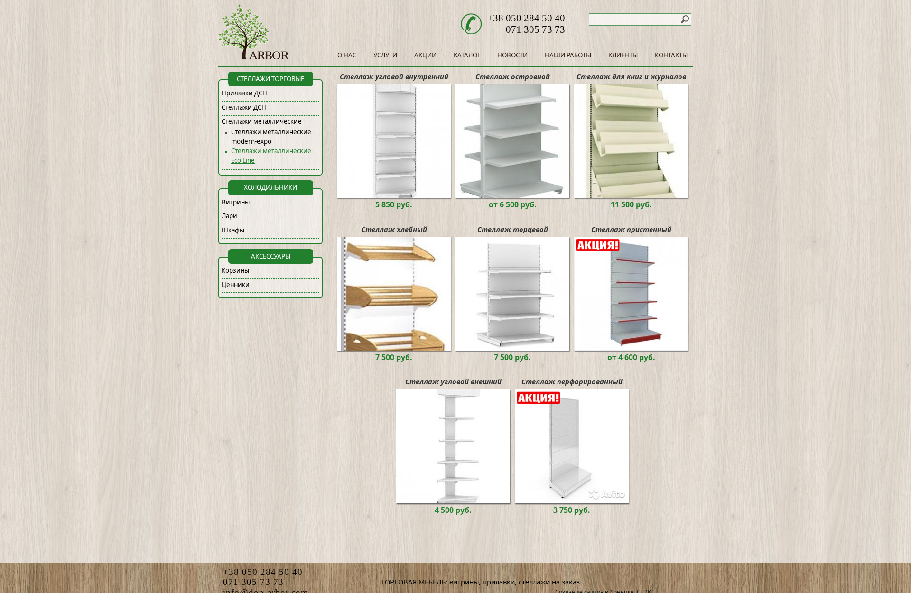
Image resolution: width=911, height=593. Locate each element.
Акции (425, 55)
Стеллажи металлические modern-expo (271, 137)
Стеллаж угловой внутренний (394, 76)
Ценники (236, 284)
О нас (346, 55)
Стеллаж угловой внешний (453, 381)
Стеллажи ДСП (244, 107)
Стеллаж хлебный (394, 229)
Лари (229, 216)
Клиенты (623, 55)
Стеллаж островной (512, 76)
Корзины (235, 270)
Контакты (671, 55)
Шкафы (233, 230)
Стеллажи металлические (262, 121)
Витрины (236, 202)
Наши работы (568, 55)
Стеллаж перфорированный (572, 381)
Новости (512, 55)
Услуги (385, 55)
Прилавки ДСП (244, 93)
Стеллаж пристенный (631, 229)
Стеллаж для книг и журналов (631, 76)
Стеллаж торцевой (512, 229)
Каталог (467, 55)
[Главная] (253, 57)
